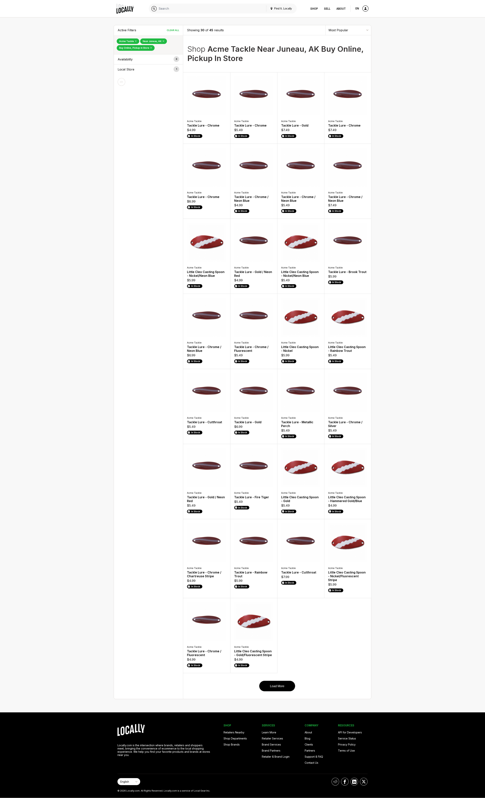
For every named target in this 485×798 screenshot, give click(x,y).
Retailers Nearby (234, 732)
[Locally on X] (364, 781)
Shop (314, 8)
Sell (327, 8)
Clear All (173, 30)
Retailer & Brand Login (275, 756)
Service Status (347, 738)
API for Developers (350, 732)
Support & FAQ (314, 756)
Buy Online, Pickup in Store (134, 47)
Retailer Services (272, 738)
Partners (310, 750)
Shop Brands (232, 744)
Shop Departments (235, 738)
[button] (148, 59)
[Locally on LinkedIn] (354, 781)
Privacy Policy (347, 744)
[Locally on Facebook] (345, 781)
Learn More (269, 732)
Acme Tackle (127, 41)
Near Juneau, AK (152, 41)
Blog (307, 738)
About (341, 8)
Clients (309, 744)
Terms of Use (346, 750)
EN (357, 8)
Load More (277, 686)
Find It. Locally (282, 8)
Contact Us (311, 762)
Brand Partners (271, 750)
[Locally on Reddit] (335, 781)
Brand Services (271, 744)
